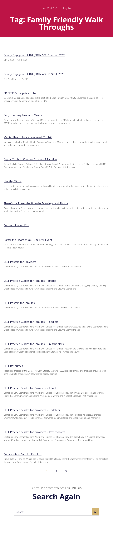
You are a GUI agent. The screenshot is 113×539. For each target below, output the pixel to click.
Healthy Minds (12, 181)
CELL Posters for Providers (20, 262)
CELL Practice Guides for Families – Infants (30, 280)
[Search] (95, 511)
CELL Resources (13, 366)
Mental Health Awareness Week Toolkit (28, 137)
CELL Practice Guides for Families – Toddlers (31, 322)
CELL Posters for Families (19, 303)
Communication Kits (16, 225)
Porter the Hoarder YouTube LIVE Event (28, 240)
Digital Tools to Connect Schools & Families (30, 159)
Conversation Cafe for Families (22, 454)
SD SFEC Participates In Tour (21, 93)
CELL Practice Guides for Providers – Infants (31, 388)
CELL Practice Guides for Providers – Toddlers (32, 410)
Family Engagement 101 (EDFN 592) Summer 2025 (34, 55)
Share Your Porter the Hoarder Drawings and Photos (36, 203)
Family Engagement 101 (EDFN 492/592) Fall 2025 (34, 74)
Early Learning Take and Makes (23, 115)
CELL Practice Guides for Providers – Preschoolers (34, 432)
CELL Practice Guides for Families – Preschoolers (34, 344)
